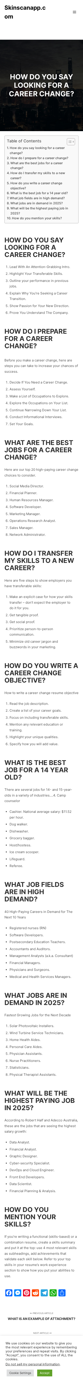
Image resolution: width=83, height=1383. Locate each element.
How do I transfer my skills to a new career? (37, 175)
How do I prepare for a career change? (39, 158)
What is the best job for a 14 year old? (39, 193)
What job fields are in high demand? (37, 198)
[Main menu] (75, 12)
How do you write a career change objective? (36, 185)
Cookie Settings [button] (20, 1373)
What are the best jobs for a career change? (36, 165)
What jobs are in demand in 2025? (36, 203)
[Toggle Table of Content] (69, 141)
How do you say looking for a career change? (37, 150)
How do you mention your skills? (37, 218)
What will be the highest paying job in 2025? (39, 210)
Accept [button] (45, 1373)
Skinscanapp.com (25, 12)
